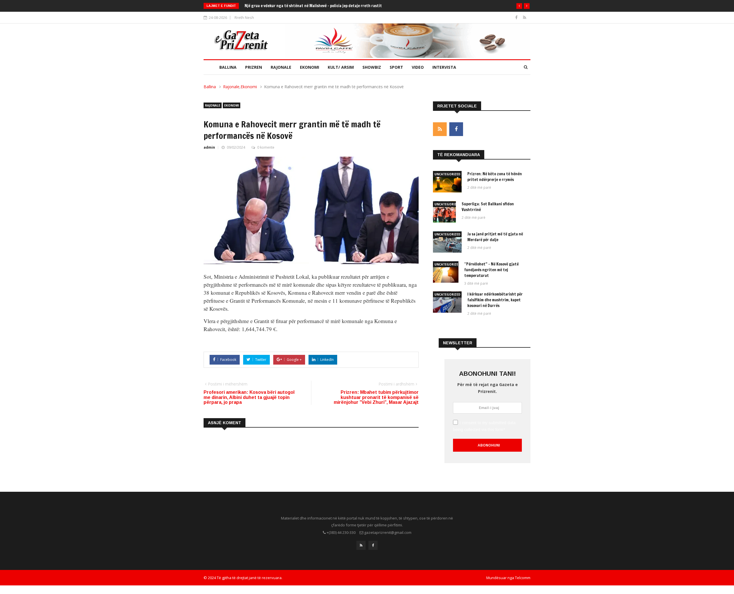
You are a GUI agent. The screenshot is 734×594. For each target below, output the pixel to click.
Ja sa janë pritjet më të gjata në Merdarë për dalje (495, 237)
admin (209, 147)
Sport (396, 67)
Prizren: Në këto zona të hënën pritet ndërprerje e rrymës (494, 176)
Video (418, 67)
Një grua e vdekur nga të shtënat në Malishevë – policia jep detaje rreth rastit (313, 6)
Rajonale (281, 67)
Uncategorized (447, 174)
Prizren (253, 67)
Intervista (444, 67)
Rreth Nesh (244, 17)
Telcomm (522, 577)
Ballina (228, 67)
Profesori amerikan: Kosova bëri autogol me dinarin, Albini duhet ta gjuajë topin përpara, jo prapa (249, 397)
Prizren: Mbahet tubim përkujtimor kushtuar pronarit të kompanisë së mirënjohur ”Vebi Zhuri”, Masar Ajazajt (376, 397)
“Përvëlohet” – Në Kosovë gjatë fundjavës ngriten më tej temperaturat (491, 269)
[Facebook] (517, 17)
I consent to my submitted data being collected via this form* (484, 426)
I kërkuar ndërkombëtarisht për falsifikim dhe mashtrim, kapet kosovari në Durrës (495, 299)
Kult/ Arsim (341, 67)
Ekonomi (309, 67)
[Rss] (524, 17)
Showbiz (371, 67)
